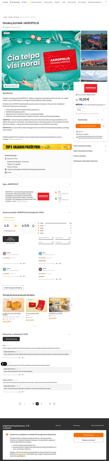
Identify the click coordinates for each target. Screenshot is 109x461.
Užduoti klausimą (11, 339)
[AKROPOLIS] (90, 88)
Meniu (6, 2)
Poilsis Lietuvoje (71, 2)
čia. (24, 456)
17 (41, 404)
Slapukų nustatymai (88, 440)
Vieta (24, 2)
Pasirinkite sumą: (81, 107)
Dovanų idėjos (16, 2)
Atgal (5, 17)
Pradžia (11, 17)
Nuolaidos (57, 2)
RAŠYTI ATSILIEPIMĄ (11, 239)
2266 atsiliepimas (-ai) (13, 27)
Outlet (63, 2)
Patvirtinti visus (88, 435)
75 (50, 404)
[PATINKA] (104, 126)
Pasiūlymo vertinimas (9, 217)
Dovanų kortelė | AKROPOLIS (28, 17)
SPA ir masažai (82, 2)
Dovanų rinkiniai (48, 2)
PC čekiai (16, 17)
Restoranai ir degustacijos (95, 2)
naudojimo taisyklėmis (15, 139)
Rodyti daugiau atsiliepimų (13, 288)
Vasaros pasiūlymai (37, 2)
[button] (71, 305)
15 (33, 404)
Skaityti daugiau (22, 201)
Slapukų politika (21, 454)
